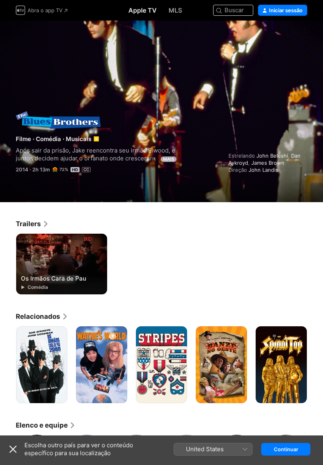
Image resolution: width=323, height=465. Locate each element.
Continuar (286, 449)
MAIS (168, 159)
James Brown (267, 163)
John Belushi (272, 156)
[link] (32, 223)
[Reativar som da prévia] (301, 36)
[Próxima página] (315, 365)
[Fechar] (13, 449)
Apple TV (142, 10)
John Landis (263, 170)
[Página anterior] (7, 365)
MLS (175, 10)
